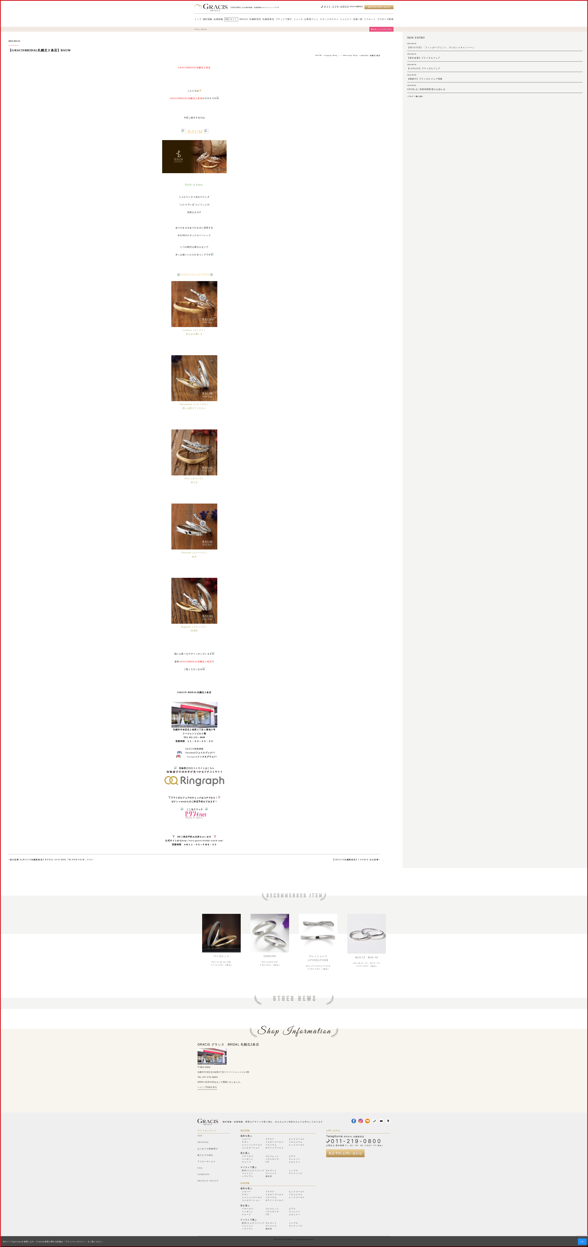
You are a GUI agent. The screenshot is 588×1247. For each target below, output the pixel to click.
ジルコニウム (296, 1142)
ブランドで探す (284, 19)
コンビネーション (251, 1148)
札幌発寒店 (268, 19)
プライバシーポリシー (75, 1242)
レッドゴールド (297, 1145)
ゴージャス (271, 1173)
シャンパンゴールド (252, 1145)
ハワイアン (247, 1176)
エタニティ (294, 1162)
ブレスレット (272, 1156)
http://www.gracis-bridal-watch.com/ (202, 840)
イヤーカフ (247, 1156)
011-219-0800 (336, 6)
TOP (196, 29)
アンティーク (296, 1173)
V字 (268, 1162)
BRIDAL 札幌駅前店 (250, 19)
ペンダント (247, 1159)
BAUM (319, 55)
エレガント (271, 1170)
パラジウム (271, 1145)
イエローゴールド (275, 1142)
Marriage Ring (350, 55)
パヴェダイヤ (272, 1159)
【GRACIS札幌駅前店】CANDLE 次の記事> (356, 860)
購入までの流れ (205, 1155)
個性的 (269, 1176)
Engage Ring (331, 55)
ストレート (294, 1159)
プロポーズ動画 (385, 19)
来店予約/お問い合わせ (379, 7)
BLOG (204, 29)
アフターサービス (207, 1161)
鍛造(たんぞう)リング (253, 1170)
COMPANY (204, 1174)
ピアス (292, 1156)
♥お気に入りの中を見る (381, 29)
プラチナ (270, 1139)
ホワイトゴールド (275, 1148)
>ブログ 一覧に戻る (415, 96)
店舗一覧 (358, 19)
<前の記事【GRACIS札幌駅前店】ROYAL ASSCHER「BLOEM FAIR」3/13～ (51, 860)
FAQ (200, 1168)
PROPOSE (203, 1142)
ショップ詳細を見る (207, 1087)
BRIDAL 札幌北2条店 (370, 55)
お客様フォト (311, 19)
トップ (198, 19)
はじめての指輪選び (208, 1149)
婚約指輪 (207, 19)
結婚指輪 (218, 19)
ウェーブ (246, 1162)
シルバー (246, 1139)
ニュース (298, 19)
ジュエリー (346, 19)
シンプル (293, 1170)
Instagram (192, 757)
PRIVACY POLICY (208, 1181)
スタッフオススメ (329, 19)
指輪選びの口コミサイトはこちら (197, 768)
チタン (245, 1142)
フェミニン (247, 1173)
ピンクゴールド (297, 1139)
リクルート (370, 19)
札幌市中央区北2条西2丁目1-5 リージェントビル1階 (223, 1072)
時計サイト (231, 19)
